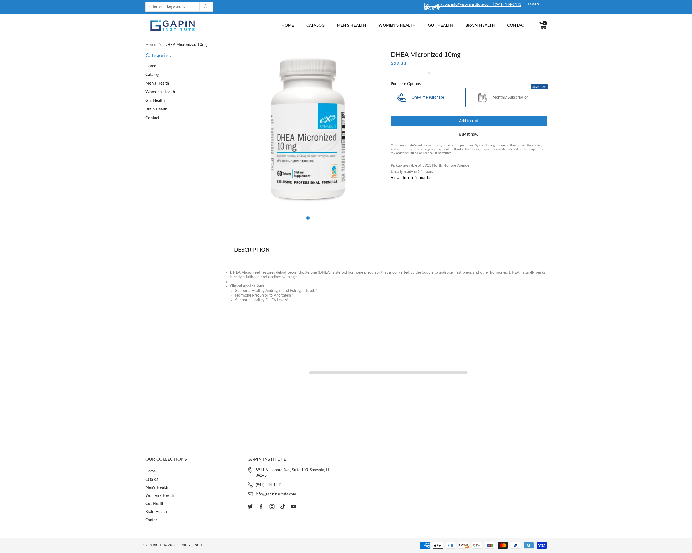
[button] (308, 218)
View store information (411, 178)
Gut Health (440, 26)
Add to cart (468, 121)
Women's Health (396, 26)
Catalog (315, 26)
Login (534, 4)
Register (432, 9)
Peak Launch (189, 545)
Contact (516, 26)
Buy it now (468, 134)
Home (287, 26)
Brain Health (480, 26)
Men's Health (351, 26)
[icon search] (206, 7)
